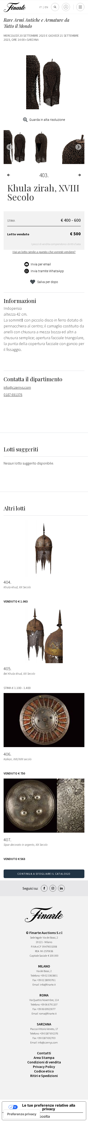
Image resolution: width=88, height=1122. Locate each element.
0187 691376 (13, 394)
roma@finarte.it (48, 1013)
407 (7, 839)
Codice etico (44, 1071)
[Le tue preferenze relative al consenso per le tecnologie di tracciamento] (22, 1114)
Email (35, 984)
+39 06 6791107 (49, 1004)
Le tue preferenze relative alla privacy (48, 1107)
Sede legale (36, 937)
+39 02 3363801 (49, 975)
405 (7, 668)
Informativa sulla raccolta (28, 1116)
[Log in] (66, 7)
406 (7, 754)
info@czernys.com (17, 387)
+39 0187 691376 (49, 1033)
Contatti (44, 1053)
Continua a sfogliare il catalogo (43, 873)
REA (37, 951)
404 (7, 582)
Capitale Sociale (38, 955)
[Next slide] (78, 147)
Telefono (35, 975)
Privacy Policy (44, 1066)
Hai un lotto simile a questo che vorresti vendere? (44, 252)
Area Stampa (44, 1057)
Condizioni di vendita (44, 1062)
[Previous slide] (10, 147)
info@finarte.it (48, 984)
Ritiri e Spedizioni (44, 1075)
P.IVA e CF (36, 946)
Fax (34, 980)
